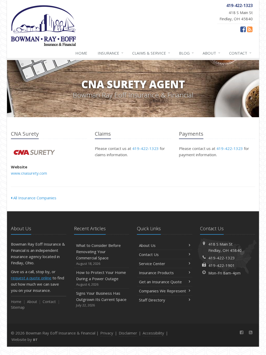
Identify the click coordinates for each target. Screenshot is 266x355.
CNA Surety (34, 152)
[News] (249, 29)
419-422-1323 (145, 148)
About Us (147, 245)
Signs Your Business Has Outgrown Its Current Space (101, 299)
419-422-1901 (221, 265)
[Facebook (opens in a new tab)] (243, 29)
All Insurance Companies (34, 197)
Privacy (106, 333)
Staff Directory (152, 300)
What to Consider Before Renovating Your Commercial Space (98, 254)
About (211, 53)
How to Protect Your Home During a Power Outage (101, 278)
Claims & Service (151, 53)
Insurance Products (156, 272)
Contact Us (149, 254)
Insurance (110, 53)
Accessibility (153, 333)
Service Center (152, 263)
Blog (186, 53)
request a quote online (31, 277)
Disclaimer (128, 333)
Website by (24, 339)
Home (81, 53)
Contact (240, 53)
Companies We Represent (162, 290)
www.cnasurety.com (29, 173)
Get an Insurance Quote (160, 281)
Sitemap (18, 307)
